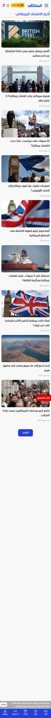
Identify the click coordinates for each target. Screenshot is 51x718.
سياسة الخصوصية (35, 706)
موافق (3, 704)
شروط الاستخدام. (21, 706)
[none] (25, 14)
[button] (25, 41)
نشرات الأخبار (16, 5)
